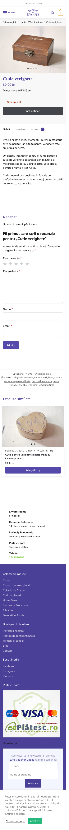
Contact (7, 651)
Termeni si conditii (13, 641)
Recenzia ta (11, 271)
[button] (60, 12)
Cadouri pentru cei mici (16, 585)
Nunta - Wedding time (31, 22)
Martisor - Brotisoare (15, 605)
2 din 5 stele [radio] (10, 264)
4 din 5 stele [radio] (22, 264)
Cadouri (7, 580)
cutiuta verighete (43, 377)
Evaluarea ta (12, 258)
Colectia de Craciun (14, 590)
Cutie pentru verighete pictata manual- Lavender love (28, 456)
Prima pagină (9, 22)
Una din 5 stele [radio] (5, 264)
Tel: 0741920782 (33, 3)
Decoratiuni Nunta (13, 615)
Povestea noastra (13, 631)
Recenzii (34, 129)
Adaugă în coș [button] (32, 470)
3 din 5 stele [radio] (16, 264)
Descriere (20, 129)
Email (7, 326)
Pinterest (8, 676)
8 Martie (8, 610)
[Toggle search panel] (53, 12)
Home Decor (10, 600)
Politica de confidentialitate (19, 636)
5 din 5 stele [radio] (27, 264)
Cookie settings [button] (15, 821)
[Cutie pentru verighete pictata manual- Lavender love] (33, 426)
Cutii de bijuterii (12, 595)
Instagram (9, 671)
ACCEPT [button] (35, 821)
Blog (5, 646)
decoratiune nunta (42, 381)
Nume (8, 309)
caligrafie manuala (23, 377)
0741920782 (16, 557)
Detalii (6, 129)
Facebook (8, 666)
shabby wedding (28, 385)
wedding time (46, 385)
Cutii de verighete (16, 451)
